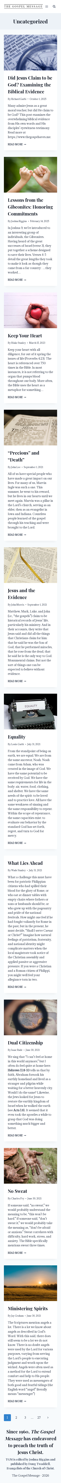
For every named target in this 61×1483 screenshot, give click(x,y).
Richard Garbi (18, 99)
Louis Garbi (17, 744)
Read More (17, 144)
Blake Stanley (18, 342)
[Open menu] (47, 6)
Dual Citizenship (25, 1043)
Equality (17, 737)
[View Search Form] (54, 6)
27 (39, 1417)
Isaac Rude (16, 1049)
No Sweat (17, 1191)
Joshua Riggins (19, 221)
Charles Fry (17, 1198)
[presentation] (30, 52)
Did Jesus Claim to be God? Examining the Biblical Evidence (30, 84)
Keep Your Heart (25, 335)
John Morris (17, 604)
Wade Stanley (18, 870)
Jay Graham (17, 1315)
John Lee (15, 467)
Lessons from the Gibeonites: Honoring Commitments (30, 207)
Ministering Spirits (28, 1308)
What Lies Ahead (25, 863)
